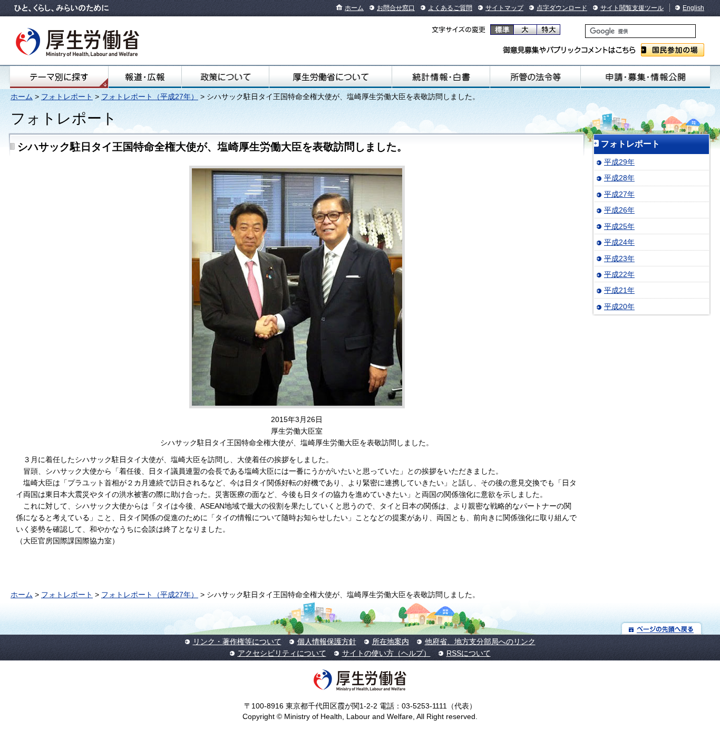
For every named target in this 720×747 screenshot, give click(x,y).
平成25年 (619, 226)
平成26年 (619, 210)
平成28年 (619, 178)
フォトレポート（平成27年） (149, 96)
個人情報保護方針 (326, 641)
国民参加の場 (672, 49)
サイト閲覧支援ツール (632, 8)
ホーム (354, 8)
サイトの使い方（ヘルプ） (386, 653)
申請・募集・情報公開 (645, 77)
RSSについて (468, 653)
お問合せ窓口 (396, 8)
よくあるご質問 (450, 8)
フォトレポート (67, 96)
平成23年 (619, 258)
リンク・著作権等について (237, 641)
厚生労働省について (330, 77)
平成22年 (619, 274)
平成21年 (619, 290)
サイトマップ (504, 8)
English (693, 8)
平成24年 (619, 242)
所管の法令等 (535, 77)
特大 (548, 29)
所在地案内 (390, 641)
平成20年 (619, 306)
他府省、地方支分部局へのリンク (480, 641)
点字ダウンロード (562, 8)
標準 (502, 29)
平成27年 (619, 194)
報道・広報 (145, 77)
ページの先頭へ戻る (661, 628)
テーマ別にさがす (59, 77)
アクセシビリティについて (282, 653)
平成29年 (619, 162)
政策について (225, 77)
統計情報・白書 (441, 77)
